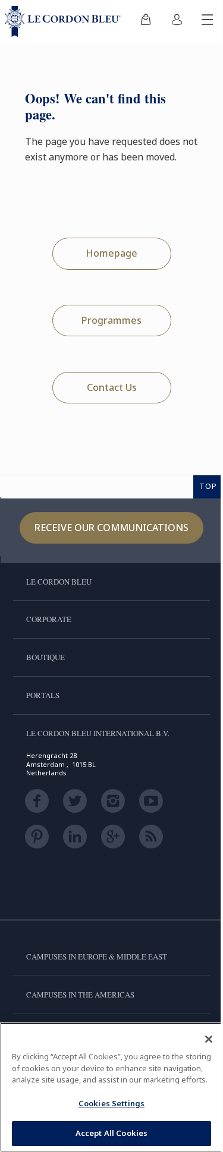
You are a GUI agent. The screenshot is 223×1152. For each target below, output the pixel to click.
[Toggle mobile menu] (207, 21)
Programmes (111, 320)
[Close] (209, 1039)
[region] (111, 1087)
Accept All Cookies (111, 1133)
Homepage (111, 253)
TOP (208, 486)
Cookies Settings (111, 1103)
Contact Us (112, 387)
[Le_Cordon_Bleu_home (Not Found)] (65, 21)
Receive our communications (111, 527)
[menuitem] (145, 21)
